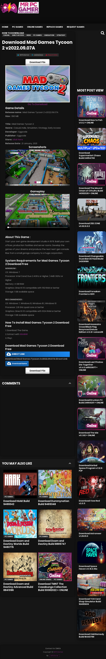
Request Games (75, 26)
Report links (52, 55)
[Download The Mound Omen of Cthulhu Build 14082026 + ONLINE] (91, 174)
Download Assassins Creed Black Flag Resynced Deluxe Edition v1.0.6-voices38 (91, 328)
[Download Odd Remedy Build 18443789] (91, 620)
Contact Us (50, 648)
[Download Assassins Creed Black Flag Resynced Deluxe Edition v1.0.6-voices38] (91, 310)
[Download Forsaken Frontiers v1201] (91, 278)
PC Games (17, 26)
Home (5, 26)
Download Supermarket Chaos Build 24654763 (90, 155)
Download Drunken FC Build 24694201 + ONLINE (91, 401)
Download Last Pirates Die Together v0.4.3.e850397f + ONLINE (91, 366)
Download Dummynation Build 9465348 (53, 502)
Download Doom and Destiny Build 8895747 (52, 542)
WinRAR (24, 334)
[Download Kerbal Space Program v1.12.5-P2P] (91, 451)
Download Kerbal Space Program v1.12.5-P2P (91, 468)
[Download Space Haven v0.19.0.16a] (91, 552)
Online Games (35, 26)
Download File (37, 62)
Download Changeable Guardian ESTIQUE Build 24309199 (91, 259)
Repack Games (55, 26)
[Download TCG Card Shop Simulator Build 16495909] (91, 585)
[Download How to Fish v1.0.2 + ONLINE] (91, 106)
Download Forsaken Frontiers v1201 (89, 293)
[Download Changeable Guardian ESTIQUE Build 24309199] (91, 242)
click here (18, 139)
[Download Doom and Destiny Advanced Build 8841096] (20, 567)
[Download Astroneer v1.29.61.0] (91, 520)
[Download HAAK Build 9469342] (20, 484)
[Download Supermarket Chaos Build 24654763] (91, 139)
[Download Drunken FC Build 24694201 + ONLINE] (91, 386)
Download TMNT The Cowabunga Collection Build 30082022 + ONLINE (53, 587)
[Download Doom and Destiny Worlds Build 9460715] (20, 524)
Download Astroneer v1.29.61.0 (90, 535)
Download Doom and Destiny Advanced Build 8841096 (18, 587)
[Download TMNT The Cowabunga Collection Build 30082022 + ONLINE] (55, 567)
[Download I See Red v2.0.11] (91, 487)
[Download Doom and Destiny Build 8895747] (55, 524)
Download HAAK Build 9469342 (16, 502)
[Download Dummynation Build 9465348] (55, 484)
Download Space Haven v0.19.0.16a (88, 567)
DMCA (58, 648)
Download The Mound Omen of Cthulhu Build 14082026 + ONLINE (91, 191)
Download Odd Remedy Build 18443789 (91, 635)
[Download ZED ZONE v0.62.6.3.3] (91, 209)
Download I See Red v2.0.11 (89, 502)
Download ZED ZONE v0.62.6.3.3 (89, 224)
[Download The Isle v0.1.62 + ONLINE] (91, 419)
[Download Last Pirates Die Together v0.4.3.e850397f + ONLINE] (91, 348)
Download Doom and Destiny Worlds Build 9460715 (16, 544)
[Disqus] (37, 422)
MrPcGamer (54, 656)
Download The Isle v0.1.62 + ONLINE (88, 434)
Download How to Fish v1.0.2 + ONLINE (90, 121)
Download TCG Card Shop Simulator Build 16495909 (90, 601)
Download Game (19, 363)
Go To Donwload (37, 104)
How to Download (13, 32)
